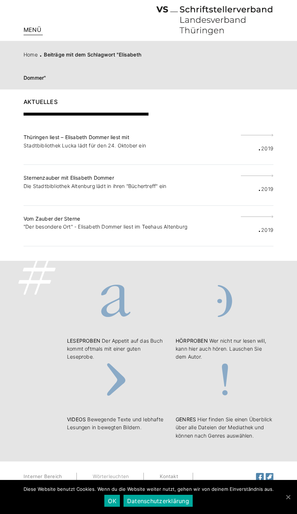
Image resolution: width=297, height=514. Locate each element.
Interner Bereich (43, 476)
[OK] (288, 497)
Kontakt (169, 476)
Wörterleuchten (111, 476)
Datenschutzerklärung (158, 501)
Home (31, 54)
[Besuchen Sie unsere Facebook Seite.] (260, 476)
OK (112, 501)
